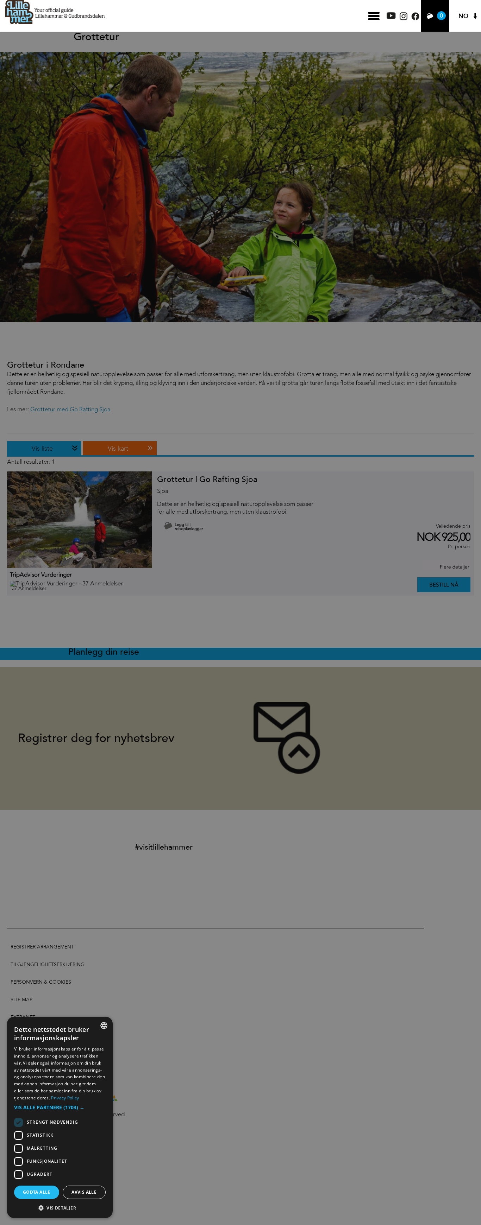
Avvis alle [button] (83, 1192)
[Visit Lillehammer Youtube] (391, 17)
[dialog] (60, 1117)
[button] (60, 1107)
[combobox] (103, 1025)
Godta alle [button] (36, 1192)
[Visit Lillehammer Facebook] (415, 18)
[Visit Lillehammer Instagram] (403, 18)
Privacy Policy (65, 1098)
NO (463, 16)
